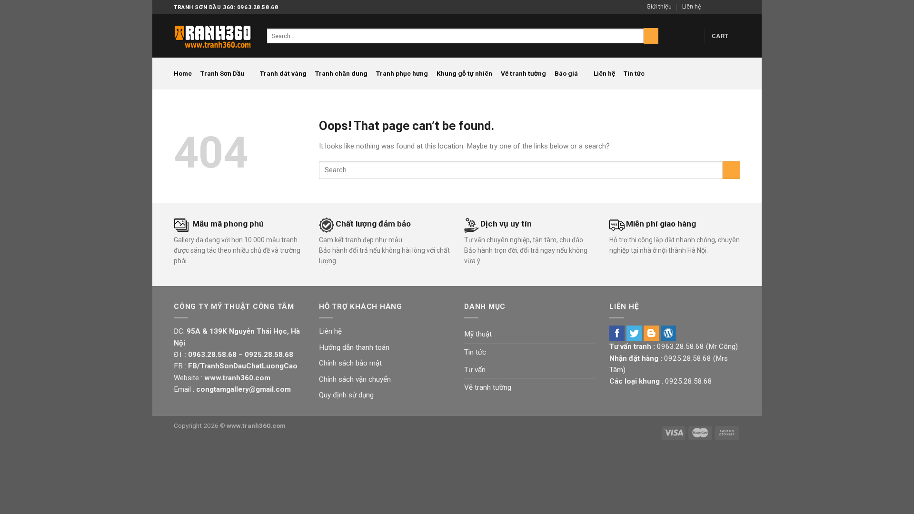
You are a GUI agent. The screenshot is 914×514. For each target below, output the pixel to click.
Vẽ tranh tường (523, 73)
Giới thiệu (659, 6)
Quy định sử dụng (346, 395)
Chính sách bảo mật (350, 363)
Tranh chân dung (341, 73)
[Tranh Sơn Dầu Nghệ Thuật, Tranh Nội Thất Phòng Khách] (213, 35)
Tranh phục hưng (402, 73)
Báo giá (566, 73)
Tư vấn (475, 370)
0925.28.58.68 (687, 358)
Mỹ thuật (478, 334)
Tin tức (634, 73)
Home (183, 73)
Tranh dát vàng (283, 73)
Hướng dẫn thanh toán (354, 347)
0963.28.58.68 (680, 346)
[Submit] (651, 35)
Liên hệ (691, 6)
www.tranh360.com (256, 425)
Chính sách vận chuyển (355, 379)
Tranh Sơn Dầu (222, 73)
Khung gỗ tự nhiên (464, 73)
